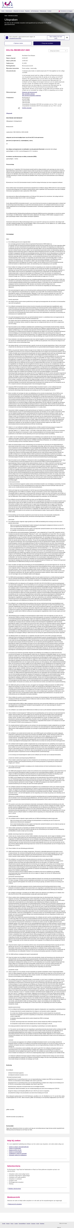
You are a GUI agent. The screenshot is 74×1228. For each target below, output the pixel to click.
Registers (27, 11)
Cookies (16, 1223)
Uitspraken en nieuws (18, 11)
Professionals (43, 11)
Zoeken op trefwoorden (15, 1148)
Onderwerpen (9, 11)
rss (68, 1223)
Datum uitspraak (10, 58)
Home (2, 11)
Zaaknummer (10, 63)
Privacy (12, 1223)
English (3, 1223)
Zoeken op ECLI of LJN (15, 1150)
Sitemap (8, 1223)
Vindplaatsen (10, 97)
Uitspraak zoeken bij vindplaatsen (18, 1155)
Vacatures (33, 1223)
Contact (49, 11)
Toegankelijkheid (22, 1223)
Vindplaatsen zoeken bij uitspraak (18, 1153)
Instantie (8, 55)
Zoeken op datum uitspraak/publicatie (19, 1146)
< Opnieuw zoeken (18, 43)
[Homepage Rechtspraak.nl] (7, 4)
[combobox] (58, 51)
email (71, 1223)
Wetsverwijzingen (11, 92)
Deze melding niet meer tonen (56, 37)
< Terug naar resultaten (47, 43)
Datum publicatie (11, 60)
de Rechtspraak (35, 11)
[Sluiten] (67, 37)
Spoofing (28, 1223)
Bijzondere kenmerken (12, 68)
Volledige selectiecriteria (14, 1188)
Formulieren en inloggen (66, 11)
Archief (37, 1223)
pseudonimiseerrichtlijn (15, 38)
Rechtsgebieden (10, 65)
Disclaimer (42, 1223)
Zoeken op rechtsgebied (15, 1152)
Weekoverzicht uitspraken (15, 1204)
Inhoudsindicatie (11, 71)
